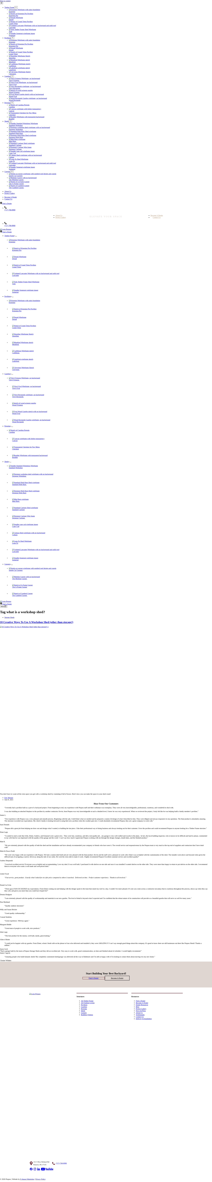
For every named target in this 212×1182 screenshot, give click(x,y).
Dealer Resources (142, 1005)
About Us (58, 215)
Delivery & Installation (144, 1019)
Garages (84, 1013)
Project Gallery (60, 217)
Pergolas (84, 1009)
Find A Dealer (93, 978)
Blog (137, 1007)
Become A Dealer (156, 215)
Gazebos (84, 1007)
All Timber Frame (87, 1001)
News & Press (141, 1011)
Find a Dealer (140, 1001)
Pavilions (84, 1005)
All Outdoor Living (88, 1003)
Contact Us (157, 217)
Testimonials (140, 1015)
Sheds (83, 1011)
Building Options (87, 1015)
